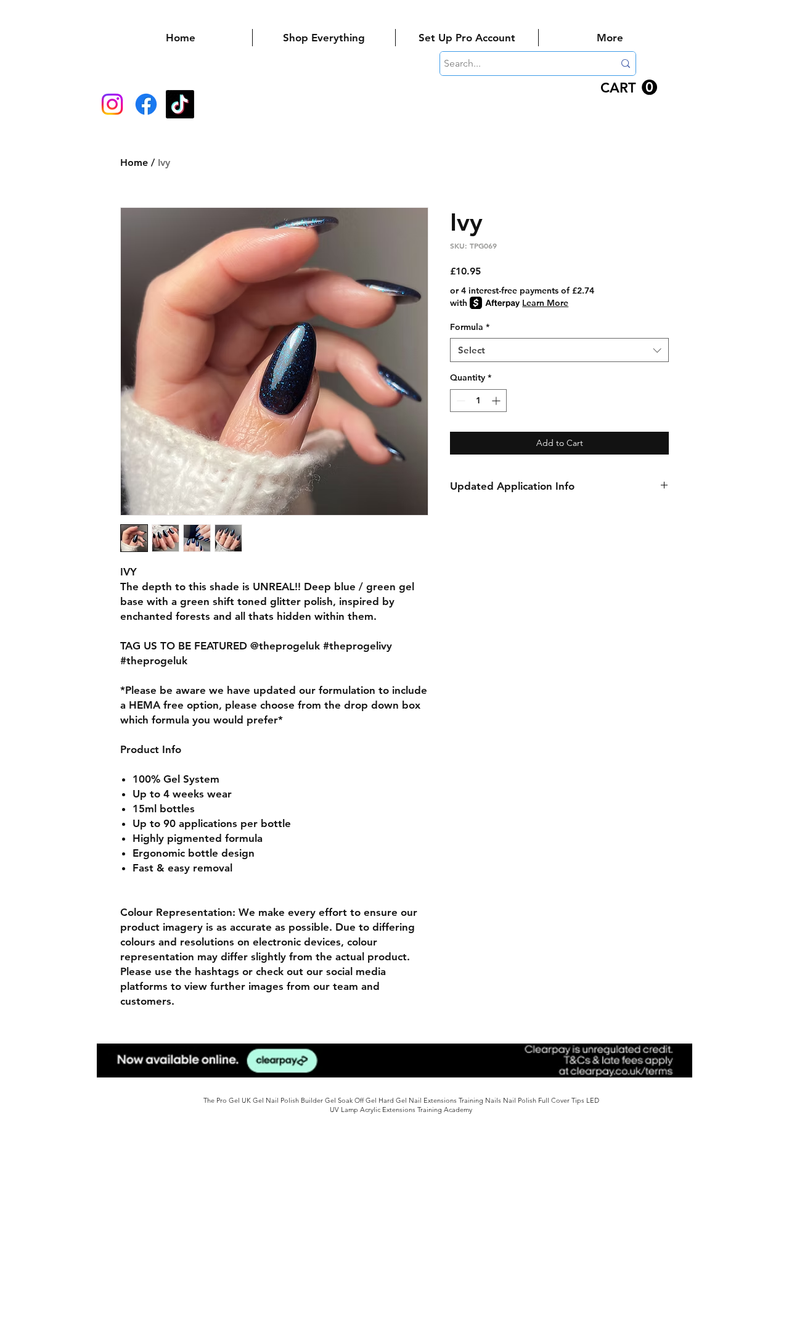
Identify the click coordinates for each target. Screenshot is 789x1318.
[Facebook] (146, 104)
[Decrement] (459, 400)
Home (134, 162)
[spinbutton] (478, 400)
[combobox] (559, 350)
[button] (628, 88)
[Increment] (497, 400)
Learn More (545, 302)
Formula (469, 326)
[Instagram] (112, 104)
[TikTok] (180, 104)
